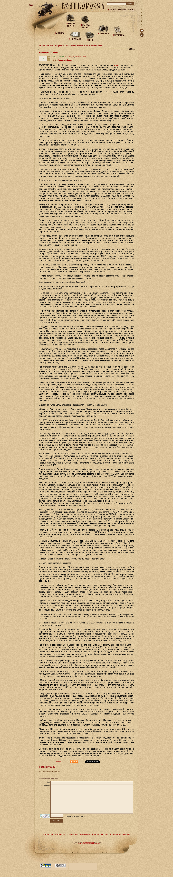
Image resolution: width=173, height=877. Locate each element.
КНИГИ (102, 834)
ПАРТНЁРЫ (108, 834)
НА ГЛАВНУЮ (44, 52)
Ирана (117, 65)
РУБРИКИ (75, 834)
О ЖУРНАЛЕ (95, 834)
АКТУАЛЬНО (54, 52)
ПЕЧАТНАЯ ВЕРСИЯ (85, 834)
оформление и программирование (89, 843)
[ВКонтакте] (142, 36)
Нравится (57, 761)
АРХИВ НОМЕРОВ (60, 834)
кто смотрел (69, 57)
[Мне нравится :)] (48, 59)
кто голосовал (80, 57)
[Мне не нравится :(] (48, 60)
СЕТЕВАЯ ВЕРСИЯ (48, 834)
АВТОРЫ (69, 834)
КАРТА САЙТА (126, 834)
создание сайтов (88, 842)
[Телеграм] (142, 32)
